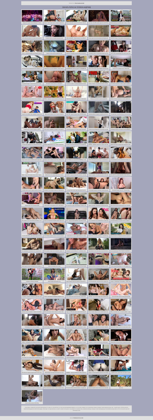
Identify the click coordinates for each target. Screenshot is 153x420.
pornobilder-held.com (78, 418)
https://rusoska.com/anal (79, 3)
